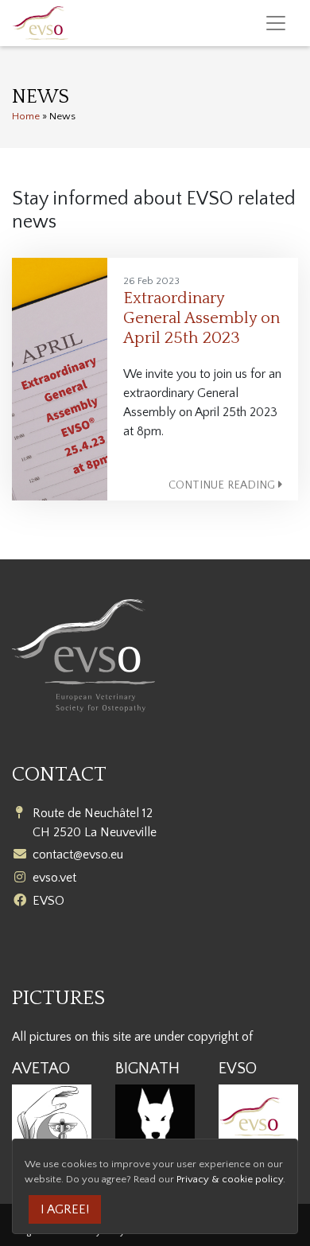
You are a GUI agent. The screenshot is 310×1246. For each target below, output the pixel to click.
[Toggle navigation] (275, 23)
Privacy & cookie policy (229, 1179)
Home (26, 116)
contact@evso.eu (78, 854)
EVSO (48, 901)
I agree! (65, 1209)
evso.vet (54, 877)
